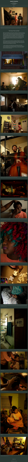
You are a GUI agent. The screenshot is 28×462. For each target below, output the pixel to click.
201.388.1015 (14, 4)
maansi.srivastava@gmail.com (14, 3)
